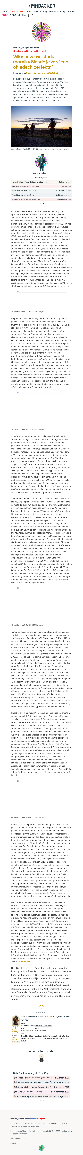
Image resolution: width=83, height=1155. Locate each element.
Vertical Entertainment (43, 1025)
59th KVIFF (32, 11)
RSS (14, 15)
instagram (41, 1119)
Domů (5, 11)
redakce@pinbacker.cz (19, 1119)
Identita (22, 15)
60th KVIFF (17, 11)
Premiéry (17, 47)
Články (43, 11)
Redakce (53, 11)
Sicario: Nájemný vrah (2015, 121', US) (42, 73)
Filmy (62, 11)
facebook (33, 1119)
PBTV (5, 15)
